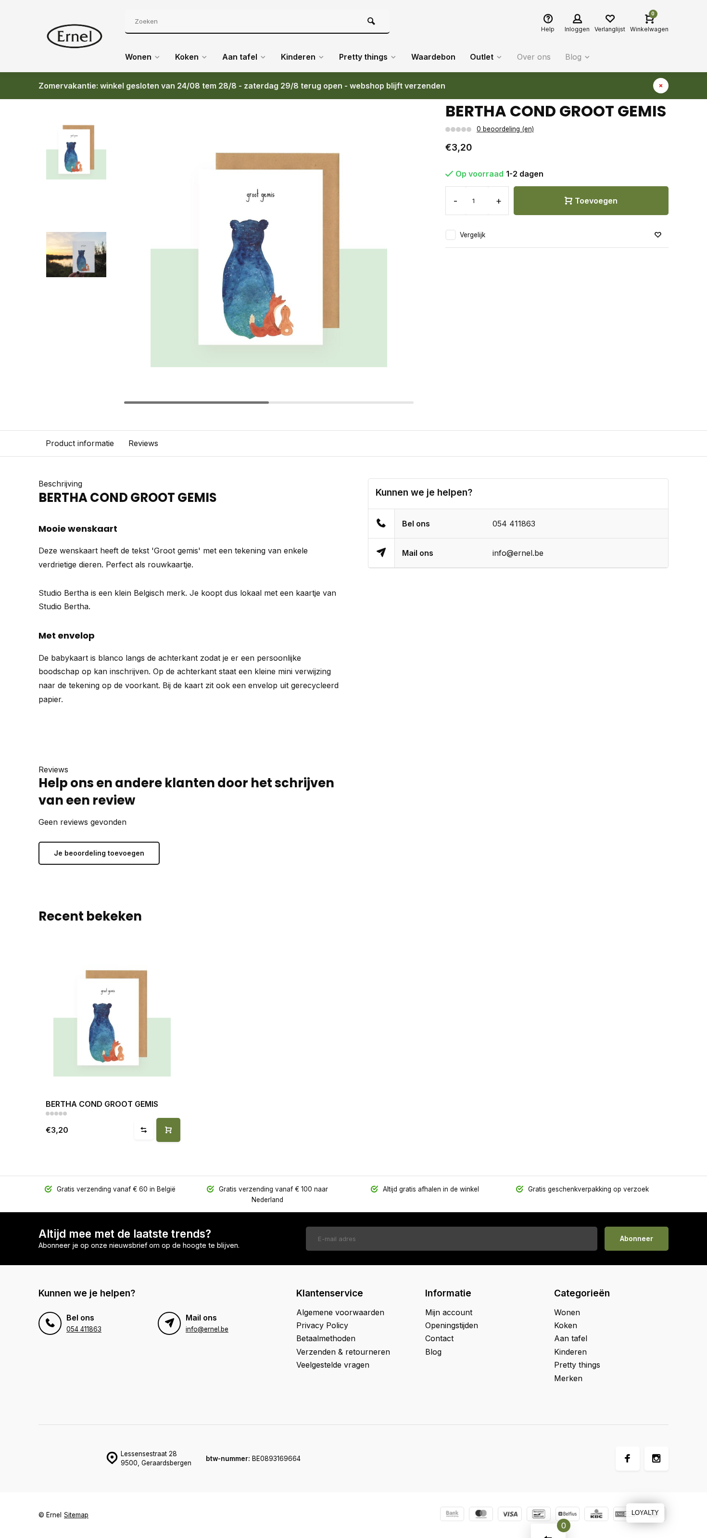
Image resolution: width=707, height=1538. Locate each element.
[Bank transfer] (452, 1515)
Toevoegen (596, 200)
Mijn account (448, 1312)
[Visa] (510, 1515)
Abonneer (636, 1238)
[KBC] (596, 1515)
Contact (439, 1338)
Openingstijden (451, 1325)
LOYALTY (645, 1512)
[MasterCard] (481, 1515)
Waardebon (433, 57)
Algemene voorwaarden (340, 1312)
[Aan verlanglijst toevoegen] (658, 235)
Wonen (138, 57)
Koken (187, 57)
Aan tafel (239, 57)
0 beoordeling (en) (505, 129)
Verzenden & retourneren (343, 1352)
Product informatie (80, 443)
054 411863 (513, 523)
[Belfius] (568, 1515)
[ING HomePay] (625, 1515)
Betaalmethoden (325, 1338)
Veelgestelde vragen (332, 1365)
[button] (397, 255)
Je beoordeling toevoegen (99, 853)
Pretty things (363, 57)
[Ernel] (74, 36)
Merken (568, 1378)
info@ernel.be (517, 553)
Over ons (534, 57)
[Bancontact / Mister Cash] (539, 1515)
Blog (573, 57)
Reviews (143, 443)
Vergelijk (472, 235)
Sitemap (76, 1515)
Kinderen (298, 57)
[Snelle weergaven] (168, 1130)
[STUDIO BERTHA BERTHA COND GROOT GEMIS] (111, 1018)
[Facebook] (628, 1459)
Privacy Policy (322, 1325)
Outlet (481, 57)
